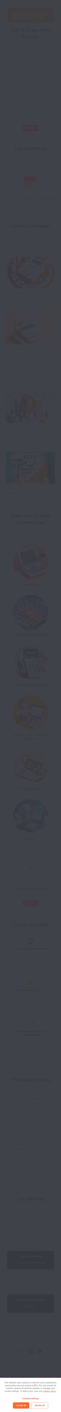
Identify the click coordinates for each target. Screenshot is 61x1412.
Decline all (40, 1405)
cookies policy (49, 1391)
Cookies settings (30, 1398)
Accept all (21, 1405)
